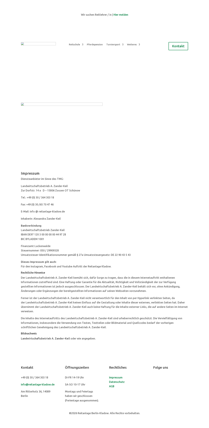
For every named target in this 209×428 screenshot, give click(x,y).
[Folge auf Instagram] (162, 378)
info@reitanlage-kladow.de (38, 384)
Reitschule (74, 44)
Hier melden (120, 14)
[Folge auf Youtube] (168, 378)
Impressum (115, 377)
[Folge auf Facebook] (155, 378)
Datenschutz (117, 381)
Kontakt (178, 46)
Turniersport (113, 44)
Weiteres (132, 44)
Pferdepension (95, 44)
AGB (111, 386)
